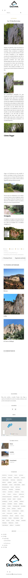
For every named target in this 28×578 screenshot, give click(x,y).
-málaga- (15, 494)
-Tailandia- (11, 489)
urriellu (11, 525)
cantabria (9, 503)
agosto (5, 538)
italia (9, 510)
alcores (22, 496)
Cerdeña (12, 452)
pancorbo (4, 518)
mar (20, 513)
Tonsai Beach (13, 460)
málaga (11, 515)
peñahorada (16, 518)
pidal (22, 518)
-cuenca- (4, 491)
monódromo (5, 515)
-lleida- (3, 494)
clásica (15, 482)
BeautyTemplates (18, 574)
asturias (6, 252)
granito (19, 508)
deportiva (13, 252)
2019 (4, 534)
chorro (4, 506)
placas (12, 487)
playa (3, 520)
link (10, 224)
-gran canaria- (5, 479)
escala (10, 484)
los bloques (9, 513)
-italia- (22, 491)
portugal (18, 487)
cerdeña (21, 503)
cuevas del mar (16, 506)
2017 (4, 547)
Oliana (11, 444)
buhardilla (4, 501)
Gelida (5, 316)
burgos (4, 482)
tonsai (16, 522)
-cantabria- (17, 489)
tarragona (10, 522)
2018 (4, 536)
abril (5, 545)
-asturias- (14, 18)
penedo (10, 518)
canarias (9, 482)
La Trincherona (7, 543)
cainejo (4, 503)
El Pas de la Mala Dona (6, 496)
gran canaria (17, 484)
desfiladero (4, 484)
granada (14, 508)
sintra (12, 520)
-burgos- (23, 477)
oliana (22, 515)
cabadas (16, 501)
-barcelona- (16, 477)
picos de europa (13, 254)
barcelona (19, 479)
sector (7, 520)
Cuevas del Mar (7, 540)
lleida (3, 513)
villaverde (17, 525)
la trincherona (15, 510)
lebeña (22, 510)
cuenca (9, 506)
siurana (17, 520)
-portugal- (12, 479)
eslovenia (23, 506)
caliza (9, 252)
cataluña (10, 477)
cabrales (22, 501)
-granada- (17, 491)
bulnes (10, 501)
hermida (4, 510)
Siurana (6, 291)
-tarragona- (21, 494)
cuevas (19, 482)
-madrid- (9, 494)
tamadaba (4, 522)
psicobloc (4, 489)
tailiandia (23, 520)
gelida (8, 508)
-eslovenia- (10, 491)
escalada (10, 475)
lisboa (23, 484)
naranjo (17, 515)
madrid (15, 513)
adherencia (15, 496)
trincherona (21, 254)
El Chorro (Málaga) (9, 341)
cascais (15, 503)
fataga (3, 508)
